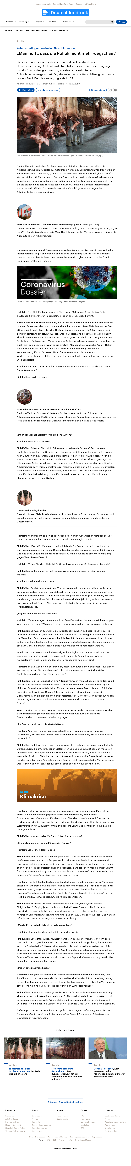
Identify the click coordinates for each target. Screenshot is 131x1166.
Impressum (97, 1137)
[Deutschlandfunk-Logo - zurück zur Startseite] (65, 12)
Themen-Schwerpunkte (15, 1131)
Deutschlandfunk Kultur (63, 4)
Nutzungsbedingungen (79, 1137)
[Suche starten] (112, 22)
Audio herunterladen (49, 90)
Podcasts (53, 22)
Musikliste (85, 1125)
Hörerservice (62, 1116)
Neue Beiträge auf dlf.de (15, 1128)
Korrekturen (110, 1128)
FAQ (82, 1116)
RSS (82, 1128)
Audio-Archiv (68, 22)
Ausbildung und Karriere (115, 1122)
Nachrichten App (39, 1128)
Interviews (18, 30)
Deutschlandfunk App (41, 1125)
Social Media (62, 1119)
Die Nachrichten (12, 1122)
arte (70, 1140)
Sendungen (24, 22)
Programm (39, 22)
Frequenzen (37, 1131)
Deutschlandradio (43, 4)
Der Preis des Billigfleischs (31, 510)
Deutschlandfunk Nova (86, 4)
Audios (35, 1119)
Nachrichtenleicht (13, 1125)
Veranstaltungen (88, 1122)
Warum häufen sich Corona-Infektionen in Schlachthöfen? (49, 409)
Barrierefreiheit (111, 1131)
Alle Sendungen (12, 1119)
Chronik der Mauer (83, 1140)
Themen (9, 22)
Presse (107, 1119)
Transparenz (110, 1125)
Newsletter (85, 1119)
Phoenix (62, 1140)
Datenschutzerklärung (57, 1137)
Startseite (8, 30)
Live (123, 22)
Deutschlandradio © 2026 (65, 1148)
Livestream (37, 1116)
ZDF (54, 1140)
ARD (48, 1140)
